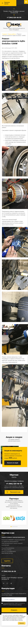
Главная (4, 34)
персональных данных (15, 604)
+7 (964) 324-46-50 (14, 17)
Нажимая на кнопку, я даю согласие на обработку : (14, 604)
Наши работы (12, 34)
